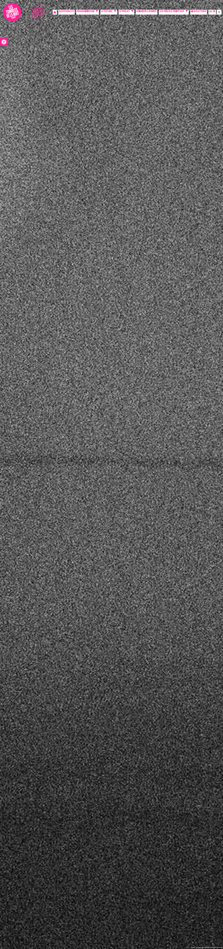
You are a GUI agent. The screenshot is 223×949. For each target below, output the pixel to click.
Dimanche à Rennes (147, 11)
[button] (4, 42)
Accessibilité (66, 11)
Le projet (124, 11)
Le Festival (107, 11)
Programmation (85, 11)
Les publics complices (172, 11)
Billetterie (200, 11)
